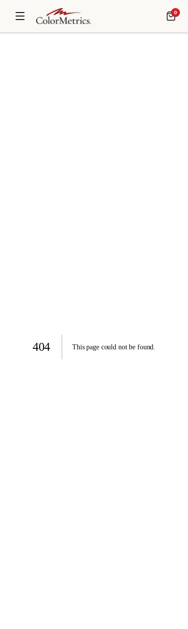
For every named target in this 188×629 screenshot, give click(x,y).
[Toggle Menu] (20, 16)
